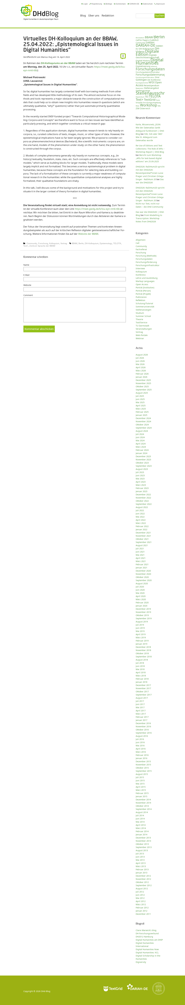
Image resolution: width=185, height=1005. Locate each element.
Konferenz (155, 79)
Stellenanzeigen (143, 309)
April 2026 (141, 367)
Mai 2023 (140, 478)
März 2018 (141, 675)
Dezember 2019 (143, 609)
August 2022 (142, 507)
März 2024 (141, 446)
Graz (157, 77)
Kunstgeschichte (142, 83)
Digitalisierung (143, 66)
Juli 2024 (140, 434)
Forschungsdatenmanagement (154, 74)
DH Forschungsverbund (147, 933)
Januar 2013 (141, 872)
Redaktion (108, 15)
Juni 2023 (140, 475)
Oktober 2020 (142, 577)
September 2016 (144, 732)
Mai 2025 (140, 402)
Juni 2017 (140, 704)
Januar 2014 (141, 834)
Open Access (142, 284)
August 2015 (142, 774)
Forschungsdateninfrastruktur (148, 72)
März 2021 (141, 561)
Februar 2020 (142, 602)
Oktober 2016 (142, 729)
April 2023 (141, 481)
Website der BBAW (88, 233)
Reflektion (140, 300)
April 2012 (141, 901)
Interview (140, 268)
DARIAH (150, 42)
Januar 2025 (141, 415)
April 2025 (141, 405)
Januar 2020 (141, 605)
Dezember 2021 (143, 532)
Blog (83, 15)
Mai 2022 (140, 516)
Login (85, 4)
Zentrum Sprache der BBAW (42, 246)
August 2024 (142, 431)
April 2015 (141, 786)
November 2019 (143, 612)
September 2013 (144, 847)
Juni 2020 (140, 589)
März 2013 (141, 866)
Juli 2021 (140, 548)
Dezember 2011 (143, 914)
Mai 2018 (140, 669)
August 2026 (142, 354)
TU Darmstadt (142, 325)
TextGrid (149, 99)
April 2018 (141, 672)
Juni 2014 (140, 818)
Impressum (160, 4)
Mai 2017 (140, 707)
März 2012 (141, 904)
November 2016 (143, 726)
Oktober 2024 (142, 424)
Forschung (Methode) (146, 255)
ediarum (154, 66)
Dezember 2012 (143, 875)
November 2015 (143, 764)
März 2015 (141, 790)
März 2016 (141, 752)
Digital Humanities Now (147, 949)
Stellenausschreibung (157, 93)
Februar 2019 (142, 640)
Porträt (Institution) (145, 287)
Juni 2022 (140, 513)
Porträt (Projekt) (143, 293)
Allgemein (141, 239)
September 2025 (144, 389)
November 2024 (143, 421)
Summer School (143, 316)
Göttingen (141, 79)
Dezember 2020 (143, 570)
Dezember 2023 (143, 456)
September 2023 (144, 466)
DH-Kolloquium (92, 243)
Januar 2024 (141, 453)
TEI (146, 96)
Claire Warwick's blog (146, 930)
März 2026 (141, 370)
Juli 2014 (140, 815)
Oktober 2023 (142, 462)
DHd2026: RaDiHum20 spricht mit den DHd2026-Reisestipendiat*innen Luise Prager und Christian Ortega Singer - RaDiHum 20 (150, 173)
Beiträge (109, 4)
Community (32, 243)
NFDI (152, 82)
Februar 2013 (142, 869)
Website (27, 285)
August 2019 (142, 621)
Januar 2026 (141, 377)
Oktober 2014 (142, 806)
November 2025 (143, 383)
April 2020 (141, 596)
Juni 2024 (140, 437)
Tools (158, 100)
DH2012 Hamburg (144, 936)
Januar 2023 (141, 491)
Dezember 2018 (143, 647)
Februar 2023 (142, 488)
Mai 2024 (140, 440)
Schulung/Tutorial (144, 303)
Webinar (140, 338)
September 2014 (144, 809)
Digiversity (141, 962)
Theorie (139, 319)
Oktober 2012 (142, 882)
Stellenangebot (151, 88)
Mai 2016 (140, 745)
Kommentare (121, 4)
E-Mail (26, 275)
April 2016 (141, 748)
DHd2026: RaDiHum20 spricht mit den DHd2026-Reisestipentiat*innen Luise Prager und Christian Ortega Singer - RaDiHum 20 (150, 194)
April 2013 (141, 863)
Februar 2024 (142, 450)
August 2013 (142, 850)
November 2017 (143, 688)
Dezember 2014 (143, 799)
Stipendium (140, 97)
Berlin (81, 243)
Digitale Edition (147, 53)
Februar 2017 (142, 717)
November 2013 (143, 840)
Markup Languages (145, 281)
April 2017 (141, 710)
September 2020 (144, 580)
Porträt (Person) (143, 290)
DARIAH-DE (134, 4)
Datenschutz (148, 4)
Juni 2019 (140, 628)
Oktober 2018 (142, 653)
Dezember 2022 (143, 494)
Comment (28, 295)
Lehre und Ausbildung (147, 278)
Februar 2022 (142, 526)
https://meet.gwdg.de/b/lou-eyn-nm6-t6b (97, 208)
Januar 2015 (141, 796)
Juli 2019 (140, 624)
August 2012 (142, 888)
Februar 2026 (142, 373)
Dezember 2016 (143, 723)
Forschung (43, 243)
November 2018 (143, 650)
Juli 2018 (140, 663)
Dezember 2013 (143, 837)
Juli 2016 (140, 739)
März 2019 (141, 637)
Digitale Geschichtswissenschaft (147, 56)
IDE (148, 80)
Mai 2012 (140, 898)
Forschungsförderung (146, 262)
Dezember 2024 (143, 418)
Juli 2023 (140, 472)
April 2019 (141, 634)
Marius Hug (46, 57)
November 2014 (143, 802)
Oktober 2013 (142, 844)
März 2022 (141, 523)
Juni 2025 (140, 399)
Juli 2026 (140, 357)
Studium (140, 313)
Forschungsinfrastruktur (145, 77)
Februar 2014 (142, 831)
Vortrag (63, 243)
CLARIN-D (154, 40)
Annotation (140, 38)
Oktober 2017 (142, 691)
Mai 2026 (140, 364)
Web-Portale (142, 335)
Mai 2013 (140, 860)
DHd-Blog (45, 991)
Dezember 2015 (143, 761)
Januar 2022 (141, 529)
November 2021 (143, 535)
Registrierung (96, 4)
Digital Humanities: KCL (147, 952)
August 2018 (142, 659)
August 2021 (142, 545)
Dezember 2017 (143, 685)
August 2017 (142, 697)
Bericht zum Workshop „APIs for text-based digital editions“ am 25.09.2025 (149, 158)
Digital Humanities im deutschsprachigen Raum (39, 12)
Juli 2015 (140, 777)
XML (159, 106)
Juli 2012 (140, 891)
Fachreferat (141, 249)
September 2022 (144, 504)
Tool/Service (141, 322)
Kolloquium (54, 243)
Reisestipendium (151, 85)
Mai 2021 (140, 554)
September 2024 (144, 427)
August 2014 (142, 812)
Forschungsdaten (150, 69)
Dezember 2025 (143, 380)
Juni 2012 (140, 894)
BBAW (74, 243)
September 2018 (144, 656)
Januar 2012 (141, 910)
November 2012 (143, 879)
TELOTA (117, 243)
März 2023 (141, 485)
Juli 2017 (140, 701)
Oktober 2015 (142, 767)
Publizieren (141, 297)
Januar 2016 (141, 758)
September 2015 (144, 771)
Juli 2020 (140, 586)
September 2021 (144, 542)
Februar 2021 (142, 564)
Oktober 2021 (142, 539)
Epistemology (106, 243)
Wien (137, 106)
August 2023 (142, 469)
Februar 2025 (142, 411)
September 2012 (144, 885)
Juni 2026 (140, 361)
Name (26, 265)
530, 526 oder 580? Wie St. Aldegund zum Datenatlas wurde (149, 137)
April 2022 (141, 520)
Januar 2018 (141, 682)
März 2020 (141, 599)
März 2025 (141, 408)
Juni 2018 (140, 666)
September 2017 (144, 694)
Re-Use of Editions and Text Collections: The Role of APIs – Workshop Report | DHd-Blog (150, 148)
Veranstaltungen (144, 328)
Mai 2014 (140, 821)
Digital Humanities (149, 61)
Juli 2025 (140, 396)
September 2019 (144, 618)
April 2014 (141, 825)
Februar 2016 (142, 755)
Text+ (25, 246)
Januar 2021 (141, 567)
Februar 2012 (142, 907)
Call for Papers (142, 40)
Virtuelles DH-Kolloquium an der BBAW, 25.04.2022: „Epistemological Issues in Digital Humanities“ (70, 44)
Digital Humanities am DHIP (149, 939)
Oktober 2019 (142, 615)
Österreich (145, 108)
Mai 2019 (140, 631)
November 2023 (143, 459)
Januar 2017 (141, 720)
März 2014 (141, 828)
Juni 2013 (140, 856)
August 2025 (142, 392)
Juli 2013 (140, 853)
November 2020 (143, 574)
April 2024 (141, 443)
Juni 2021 (140, 551)
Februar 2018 (142, 678)
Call (137, 243)
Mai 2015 (140, 783)
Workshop (148, 105)
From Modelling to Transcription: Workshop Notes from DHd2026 (149, 218)
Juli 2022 (140, 510)
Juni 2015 (140, 780)
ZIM (137, 108)
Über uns (93, 15)
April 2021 (141, 558)
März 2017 (141, 713)
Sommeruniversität (145, 306)
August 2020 (142, 583)
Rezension (139, 88)
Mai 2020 (140, 593)
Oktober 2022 (142, 500)
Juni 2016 (140, 742)
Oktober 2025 (142, 386)
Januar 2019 (141, 643)
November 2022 (143, 497)
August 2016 (142, 736)
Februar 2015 (142, 793)
